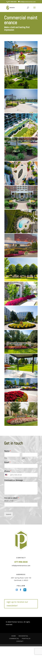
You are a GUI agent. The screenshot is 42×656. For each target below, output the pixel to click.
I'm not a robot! (11, 498)
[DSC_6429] (21, 112)
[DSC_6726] (21, 353)
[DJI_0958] (21, 88)
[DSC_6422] (21, 305)
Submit (8, 514)
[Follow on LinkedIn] (24, 589)
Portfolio (26, 638)
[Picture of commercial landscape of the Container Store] (21, 257)
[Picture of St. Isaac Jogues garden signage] (21, 425)
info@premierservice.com (21, 566)
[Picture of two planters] (21, 160)
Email (7, 462)
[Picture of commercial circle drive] (21, 208)
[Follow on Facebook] (21, 590)
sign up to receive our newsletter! (17, 603)
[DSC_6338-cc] (21, 64)
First (5, 458)
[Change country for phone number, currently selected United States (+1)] (6, 475)
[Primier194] (21, 329)
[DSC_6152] (21, 377)
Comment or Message (13, 480)
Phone (7, 471)
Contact (19, 641)
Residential (23, 636)
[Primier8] (21, 136)
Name (7, 451)
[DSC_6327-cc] (21, 401)
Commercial (14, 638)
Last (23, 458)
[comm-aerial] (21, 233)
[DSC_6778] (21, 281)
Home (13, 636)
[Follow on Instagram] (17, 590)
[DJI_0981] (21, 184)
